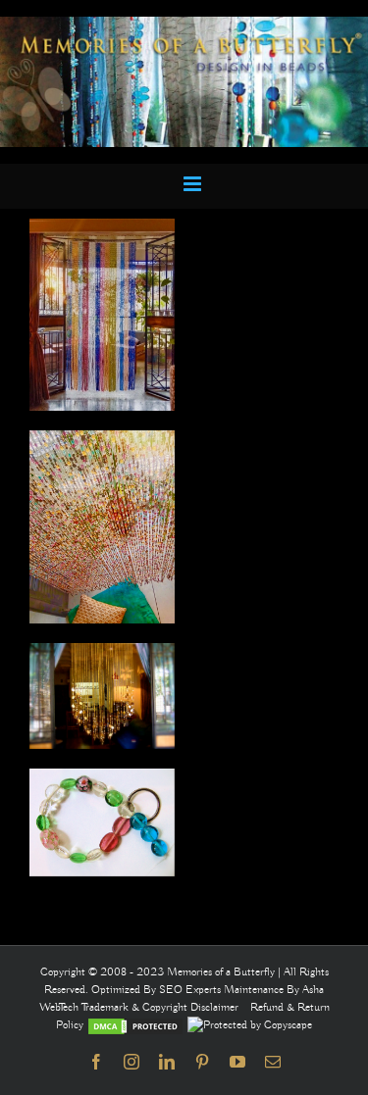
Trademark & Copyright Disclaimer (159, 1007)
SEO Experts (191, 989)
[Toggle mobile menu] (194, 184)
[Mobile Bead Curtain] (184, 25)
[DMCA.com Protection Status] (135, 1025)
